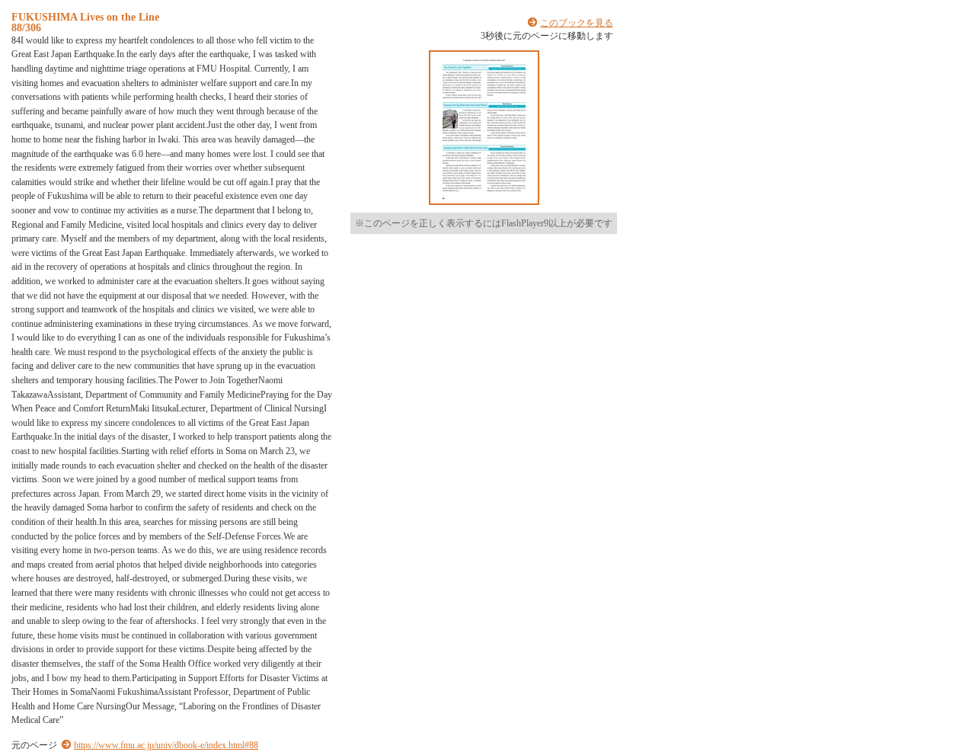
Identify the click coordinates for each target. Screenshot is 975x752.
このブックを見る (576, 23)
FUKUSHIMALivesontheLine (85, 17)
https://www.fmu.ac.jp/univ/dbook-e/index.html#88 (166, 745)
